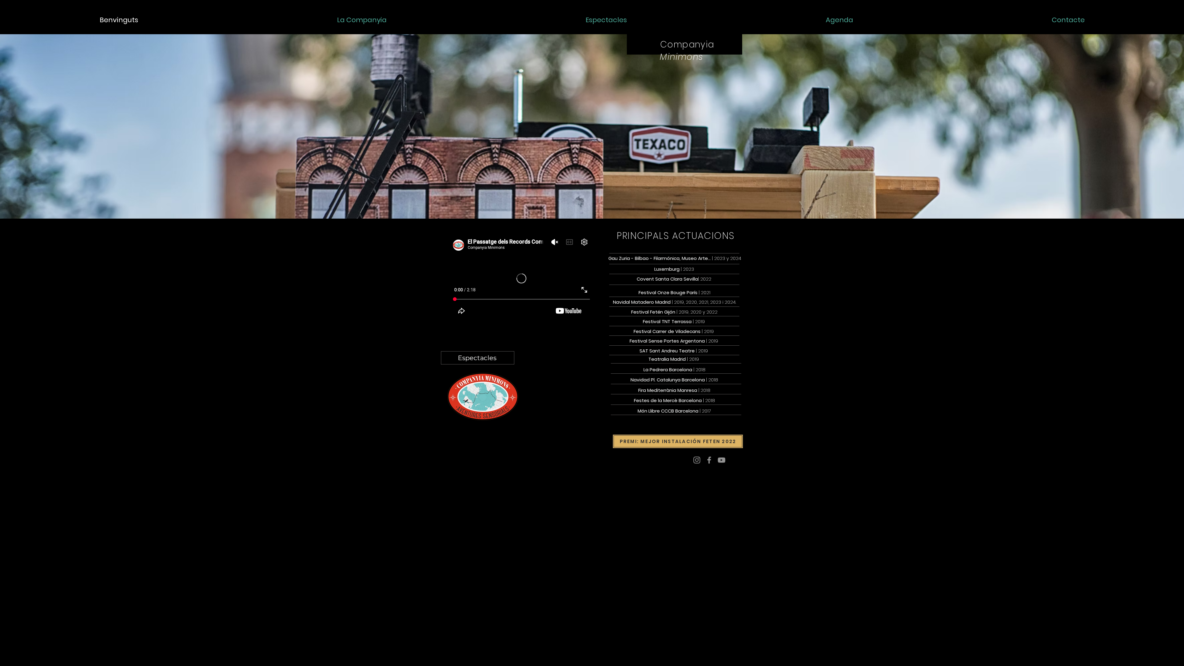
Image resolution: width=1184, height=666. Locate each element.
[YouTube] (721, 460)
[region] (735, 85)
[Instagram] (696, 460)
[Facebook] (709, 460)
